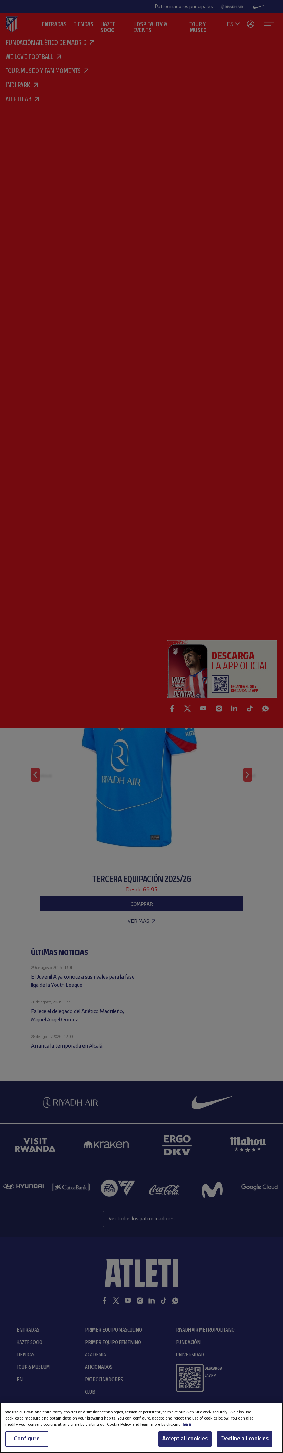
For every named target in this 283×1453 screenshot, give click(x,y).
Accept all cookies (185, 1438)
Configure (26, 1438)
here (187, 1424)
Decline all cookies (245, 1438)
